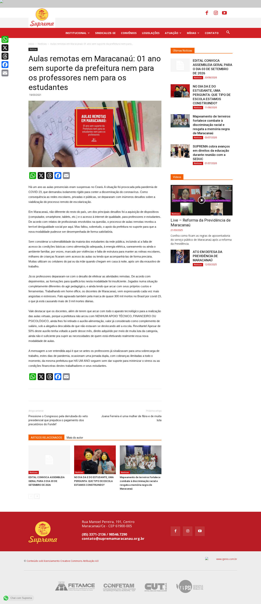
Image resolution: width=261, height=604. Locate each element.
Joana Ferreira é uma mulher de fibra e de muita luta (131, 418)
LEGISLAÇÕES (151, 33)
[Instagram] (217, 12)
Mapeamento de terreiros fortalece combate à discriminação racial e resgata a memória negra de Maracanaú (211, 124)
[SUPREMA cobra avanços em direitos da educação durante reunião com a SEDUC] (180, 151)
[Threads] (5, 56)
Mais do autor (75, 437)
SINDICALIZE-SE (105, 33)
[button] (228, 33)
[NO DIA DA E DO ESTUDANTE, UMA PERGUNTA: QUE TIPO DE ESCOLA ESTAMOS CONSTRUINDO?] (95, 459)
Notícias (42, 43)
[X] (5, 48)
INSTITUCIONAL (76, 33)
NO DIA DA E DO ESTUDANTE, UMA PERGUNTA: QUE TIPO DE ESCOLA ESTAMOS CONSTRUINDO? (94, 481)
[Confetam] (119, 586)
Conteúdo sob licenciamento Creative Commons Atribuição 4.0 (62, 561)
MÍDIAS (191, 33)
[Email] (5, 73)
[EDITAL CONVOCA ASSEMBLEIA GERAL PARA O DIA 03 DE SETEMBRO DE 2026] (49, 459)
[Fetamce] (76, 586)
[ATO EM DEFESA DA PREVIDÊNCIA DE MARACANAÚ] (180, 256)
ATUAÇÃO (171, 33)
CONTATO (212, 33)
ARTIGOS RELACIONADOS (46, 437)
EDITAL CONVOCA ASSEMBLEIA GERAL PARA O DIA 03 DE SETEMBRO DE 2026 (46, 481)
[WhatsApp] (5, 39)
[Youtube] (226, 12)
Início (31, 43)
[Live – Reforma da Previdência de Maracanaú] (202, 200)
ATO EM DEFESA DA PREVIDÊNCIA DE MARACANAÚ (207, 256)
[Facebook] (209, 12)
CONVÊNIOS (129, 33)
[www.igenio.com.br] (221, 559)
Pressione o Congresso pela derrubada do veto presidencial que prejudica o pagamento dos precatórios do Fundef (58, 420)
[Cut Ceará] (155, 586)
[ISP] (190, 586)
